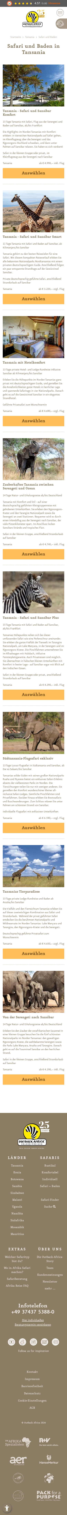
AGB (32, 1408)
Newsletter (50, 1281)
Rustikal (50, 1165)
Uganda (17, 1206)
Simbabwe (17, 1193)
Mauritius (17, 1234)
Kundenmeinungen (50, 1275)
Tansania (29, 37)
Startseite (15, 37)
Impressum (32, 1379)
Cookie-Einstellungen (32, 1400)
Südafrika (17, 1220)
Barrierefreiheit (32, 1386)
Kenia (17, 1172)
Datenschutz (32, 1393)
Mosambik (17, 1227)
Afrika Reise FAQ (17, 1286)
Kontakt (32, 1372)
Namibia (17, 1213)
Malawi (17, 1200)
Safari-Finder (50, 1200)
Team (49, 1268)
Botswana (17, 1179)
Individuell (50, 1179)
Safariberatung (17, 1279)
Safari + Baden (50, 1186)
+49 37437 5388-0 (32, 1312)
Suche (48, 1206)
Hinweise (54, 3)
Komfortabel (50, 1172)
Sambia (17, 1186)
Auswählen (33, 173)
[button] (11, 1341)
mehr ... (50, 1288)
